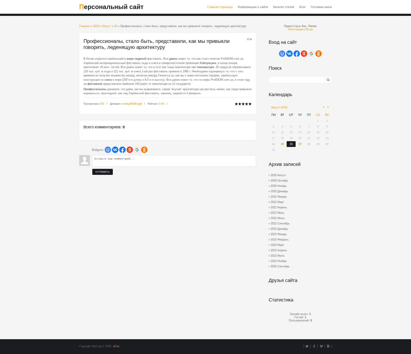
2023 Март (277, 245)
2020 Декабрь (279, 191)
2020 (96, 26)
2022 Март (277, 202)
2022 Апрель (279, 207)
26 (115, 26)
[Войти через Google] (137, 150)
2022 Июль (278, 218)
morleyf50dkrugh (132, 103)
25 (282, 144)
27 (300, 144)
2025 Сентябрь (280, 266)
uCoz (116, 346)
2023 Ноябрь (279, 261)
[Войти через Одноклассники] (144, 150)
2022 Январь (279, 196)
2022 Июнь (277, 212)
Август (106, 26)
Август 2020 (279, 107)
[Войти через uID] (108, 150)
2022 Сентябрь (280, 223)
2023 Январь (279, 234)
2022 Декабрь (279, 228)
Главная (84, 26)
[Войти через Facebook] (122, 150)
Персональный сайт (111, 6)
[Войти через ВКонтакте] (115, 150)
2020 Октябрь (279, 180)
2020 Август (278, 175)
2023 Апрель (279, 250)
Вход (309, 29)
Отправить (102, 172)
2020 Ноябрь (279, 186)
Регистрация (296, 29)
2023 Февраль (280, 239)
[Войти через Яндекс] (130, 150)
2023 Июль (278, 255)
